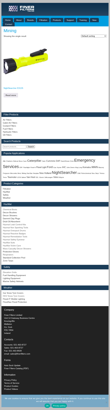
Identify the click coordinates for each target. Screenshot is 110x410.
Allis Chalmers (8, 161)
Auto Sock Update (12, 365)
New (94, 20)
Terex (5, 177)
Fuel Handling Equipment (14, 275)
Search (31, 147)
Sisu (93, 173)
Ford (50, 167)
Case (25, 161)
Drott (72, 161)
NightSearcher (64, 172)
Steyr (97, 173)
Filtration (43, 20)
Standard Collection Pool (14, 258)
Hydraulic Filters (10, 132)
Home (8, 20)
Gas (54, 167)
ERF (21, 167)
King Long (78, 167)
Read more (11, 95)
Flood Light (41, 167)
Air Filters (7, 120)
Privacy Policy (10, 380)
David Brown (65, 161)
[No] (106, 402)
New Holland (45, 173)
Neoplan (36, 173)
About (18, 20)
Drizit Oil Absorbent (11, 221)
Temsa (102, 173)
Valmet (23, 177)
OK (47, 406)
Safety (6, 195)
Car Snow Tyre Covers (13, 293)
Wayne (61, 177)
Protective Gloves (11, 251)
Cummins (50, 161)
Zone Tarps (8, 261)
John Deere (70, 167)
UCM (19, 177)
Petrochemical (86, 173)
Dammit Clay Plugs (11, 218)
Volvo (55, 177)
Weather (7, 198)
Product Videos (11, 389)
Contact (8, 24)
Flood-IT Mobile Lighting (14, 299)
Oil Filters (7, 135)
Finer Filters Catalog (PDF (16, 368)
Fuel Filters (8, 129)
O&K (79, 173)
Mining (24, 173)
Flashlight (26, 167)
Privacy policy (59, 406)
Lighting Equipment (11, 278)
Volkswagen (48, 177)
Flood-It (33, 167)
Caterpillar (34, 160)
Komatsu (87, 167)
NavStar (30, 173)
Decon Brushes (10, 212)
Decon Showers (10, 215)
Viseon (41, 177)
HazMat (6, 192)
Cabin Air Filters (10, 123)
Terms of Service (11, 383)
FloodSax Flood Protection (15, 302)
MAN (95, 167)
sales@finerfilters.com (20, 354)
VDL (37, 177)
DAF (58, 161)
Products (57, 20)
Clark (44, 161)
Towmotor (12, 177)
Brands (30, 20)
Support (70, 20)
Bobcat (15, 161)
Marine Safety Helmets (13, 281)
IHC (64, 167)
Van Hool (30, 177)
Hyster (59, 167)
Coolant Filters (9, 126)
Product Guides (11, 386)
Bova (20, 161)
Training (83, 20)
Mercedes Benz (15, 173)
